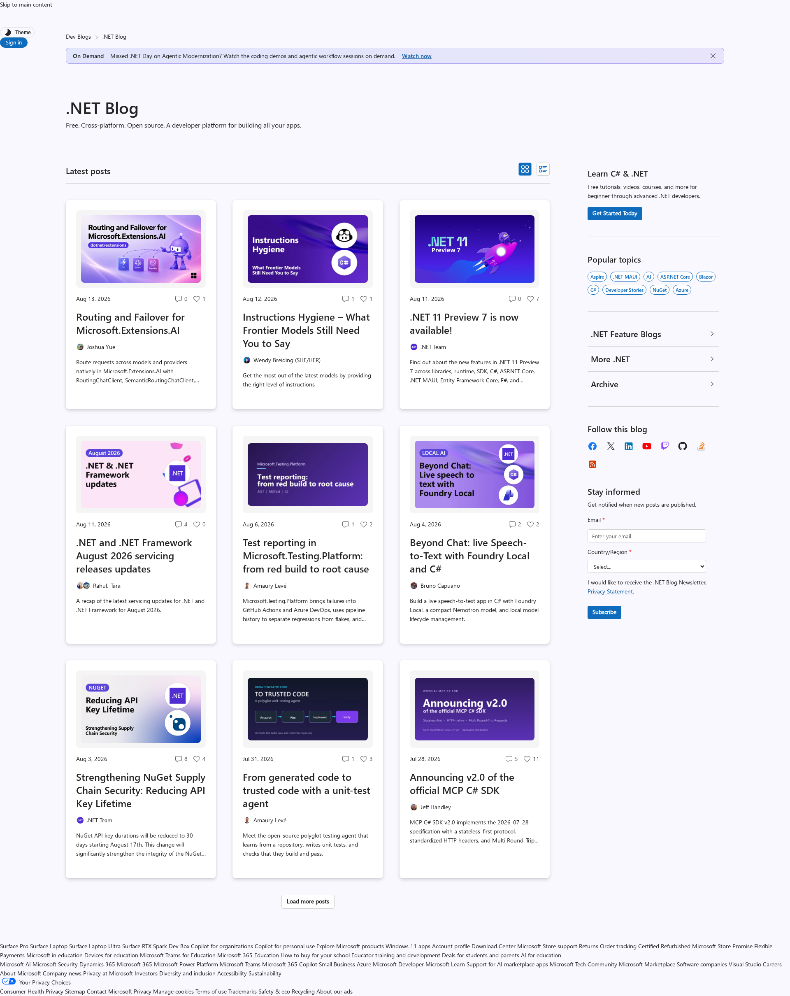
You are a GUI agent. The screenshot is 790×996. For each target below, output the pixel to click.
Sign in (14, 42)
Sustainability (265, 973)
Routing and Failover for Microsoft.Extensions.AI (130, 323)
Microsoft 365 (134, 964)
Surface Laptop (48, 946)
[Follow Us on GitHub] (683, 446)
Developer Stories (624, 289)
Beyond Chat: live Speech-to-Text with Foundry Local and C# (470, 555)
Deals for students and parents (480, 955)
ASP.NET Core (675, 276)
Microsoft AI (15, 964)
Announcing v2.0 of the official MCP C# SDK (462, 783)
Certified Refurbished (664, 946)
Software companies (702, 964)
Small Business (337, 964)
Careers (772, 964)
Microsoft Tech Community (583, 964)
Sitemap (75, 991)
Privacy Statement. (611, 591)
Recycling (303, 991)
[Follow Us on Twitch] (665, 446)
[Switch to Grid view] (525, 169)
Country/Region (610, 552)
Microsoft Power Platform (186, 964)
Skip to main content (26, 4)
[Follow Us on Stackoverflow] (701, 446)
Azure (682, 289)
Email (596, 520)
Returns (588, 946)
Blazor (706, 276)
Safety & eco (274, 991)
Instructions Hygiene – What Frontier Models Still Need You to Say (306, 329)
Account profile (451, 946)
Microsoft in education (54, 955)
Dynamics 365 (97, 964)
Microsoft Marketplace (647, 964)
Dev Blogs (78, 36)
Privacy (143, 991)
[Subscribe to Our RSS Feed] (592, 464)
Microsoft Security (55, 964)
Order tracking (618, 946)
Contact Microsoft (109, 991)
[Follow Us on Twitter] (611, 446)
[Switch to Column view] (543, 169)
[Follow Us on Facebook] (592, 446)
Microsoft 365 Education (248, 955)
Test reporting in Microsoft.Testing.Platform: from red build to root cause (306, 555)
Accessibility (232, 973)
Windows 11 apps (408, 946)
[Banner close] (713, 55)
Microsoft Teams (240, 964)
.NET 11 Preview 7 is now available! (464, 323)
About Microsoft (20, 973)
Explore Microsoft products (350, 946)
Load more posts (308, 901)
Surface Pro (14, 946)
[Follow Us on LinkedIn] (629, 446)
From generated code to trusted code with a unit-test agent (306, 790)
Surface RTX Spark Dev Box (155, 946)
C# (593, 289)
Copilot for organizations (222, 946)
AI (648, 276)
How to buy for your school (315, 955)
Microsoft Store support (547, 946)
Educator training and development (395, 955)
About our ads (334, 991)
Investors (146, 973)
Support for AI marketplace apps (507, 964)
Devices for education (111, 955)
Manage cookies (173, 991)
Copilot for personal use (285, 946)
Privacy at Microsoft (108, 973)
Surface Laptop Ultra (95, 946)
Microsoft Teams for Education (178, 955)
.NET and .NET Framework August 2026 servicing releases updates (134, 555)
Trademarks (242, 991)
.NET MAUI (625, 276)
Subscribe (604, 612)
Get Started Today (614, 213)
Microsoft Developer (398, 964)
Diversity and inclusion (187, 973)
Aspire (597, 276)
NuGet (660, 289)
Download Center (494, 946)
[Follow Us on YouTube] (647, 446)
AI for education (541, 955)
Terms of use (211, 991)
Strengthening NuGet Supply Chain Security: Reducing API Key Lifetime (140, 790)
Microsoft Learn (445, 964)
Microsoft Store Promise (722, 946)
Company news (62, 973)
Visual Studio (745, 964)
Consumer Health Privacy (31, 991)
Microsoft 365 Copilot (289, 964)
